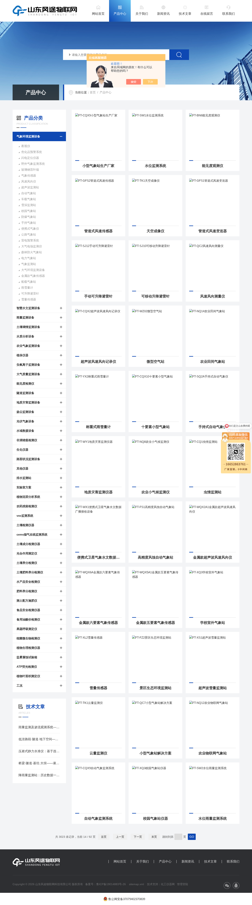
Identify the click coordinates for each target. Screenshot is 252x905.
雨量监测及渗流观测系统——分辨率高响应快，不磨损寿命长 (39, 727)
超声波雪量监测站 (212, 688)
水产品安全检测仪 (28, 581)
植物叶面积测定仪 (28, 676)
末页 (154, 836)
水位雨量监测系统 (212, 818)
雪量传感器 (28, 299)
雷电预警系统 (30, 240)
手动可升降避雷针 (98, 296)
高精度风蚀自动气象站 (155, 557)
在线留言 (206, 13)
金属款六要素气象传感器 (98, 623)
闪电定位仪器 (30, 157)
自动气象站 (28, 193)
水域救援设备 (25, 430)
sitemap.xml (136, 884)
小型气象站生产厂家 (98, 166)
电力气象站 (28, 258)
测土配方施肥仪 (27, 600)
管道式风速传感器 (98, 231)
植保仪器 (22, 355)
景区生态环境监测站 (155, 688)
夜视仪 (25, 146)
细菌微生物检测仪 (28, 638)
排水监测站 (24, 478)
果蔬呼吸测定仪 (27, 629)
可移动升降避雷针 (155, 296)
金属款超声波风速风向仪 (212, 557)
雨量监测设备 (25, 317)
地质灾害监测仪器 (98, 492)
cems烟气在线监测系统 (32, 534)
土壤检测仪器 (25, 525)
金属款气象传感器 (33, 275)
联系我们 (228, 13)
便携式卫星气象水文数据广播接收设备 (99, 557)
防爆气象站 (28, 216)
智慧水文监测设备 (28, 308)
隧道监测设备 (25, 393)
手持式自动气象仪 (212, 427)
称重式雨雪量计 (98, 427)
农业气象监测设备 (28, 345)
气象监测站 (28, 264)
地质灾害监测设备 (28, 402)
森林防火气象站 (31, 252)
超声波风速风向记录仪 (98, 362)
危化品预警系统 (31, 152)
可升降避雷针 (30, 293)
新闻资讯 (163, 13)
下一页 (138, 836)
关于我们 (141, 13)
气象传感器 (28, 175)
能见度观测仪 (212, 166)
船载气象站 (28, 281)
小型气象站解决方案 (155, 753)
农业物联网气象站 (212, 753)
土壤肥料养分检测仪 (30, 572)
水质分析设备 (25, 336)
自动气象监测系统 (98, 818)
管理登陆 (182, 884)
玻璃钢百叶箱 (30, 169)
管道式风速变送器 (212, 231)
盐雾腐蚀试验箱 (27, 657)
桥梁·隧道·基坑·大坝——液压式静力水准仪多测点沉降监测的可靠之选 (39, 763)
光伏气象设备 (25, 421)
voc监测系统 (25, 515)
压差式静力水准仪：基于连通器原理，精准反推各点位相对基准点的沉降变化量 (39, 751)
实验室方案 (24, 487)
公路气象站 (28, 234)
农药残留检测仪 (27, 506)
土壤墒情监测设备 (28, 327)
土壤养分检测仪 (27, 562)
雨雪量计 (27, 287)
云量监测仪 (98, 753)
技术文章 (185, 13)
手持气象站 (28, 222)
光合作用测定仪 (27, 553)
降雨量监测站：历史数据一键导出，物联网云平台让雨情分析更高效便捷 (39, 775)
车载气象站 (28, 199)
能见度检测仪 (25, 383)
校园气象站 (28, 211)
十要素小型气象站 (155, 427)
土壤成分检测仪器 (28, 544)
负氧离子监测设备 (28, 364)
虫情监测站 (212, 492)
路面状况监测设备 (28, 459)
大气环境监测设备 (33, 270)
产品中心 (120, 13)
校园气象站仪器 (155, 818)
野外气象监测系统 (33, 163)
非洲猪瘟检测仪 (27, 440)
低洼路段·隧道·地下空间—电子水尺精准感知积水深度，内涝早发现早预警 (39, 739)
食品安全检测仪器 (28, 610)
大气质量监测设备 (28, 374)
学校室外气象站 (212, 623)
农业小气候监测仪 (155, 492)
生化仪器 (22, 449)
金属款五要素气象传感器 (155, 623)
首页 (93, 92)
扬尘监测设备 (25, 411)
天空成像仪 (155, 231)
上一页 (120, 836)
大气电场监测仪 (31, 246)
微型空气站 (155, 362)
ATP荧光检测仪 (27, 666)
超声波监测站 (30, 187)
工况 (19, 685)
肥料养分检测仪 (27, 591)
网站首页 (98, 13)
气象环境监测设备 (28, 136)
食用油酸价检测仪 (28, 619)
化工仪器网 (168, 884)
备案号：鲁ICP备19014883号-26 (105, 884)
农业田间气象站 (212, 362)
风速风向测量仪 (212, 296)
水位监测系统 (155, 166)
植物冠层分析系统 (28, 496)
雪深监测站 (28, 205)
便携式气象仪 (30, 228)
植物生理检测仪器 (28, 647)
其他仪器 (22, 468)
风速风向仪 (28, 181)
